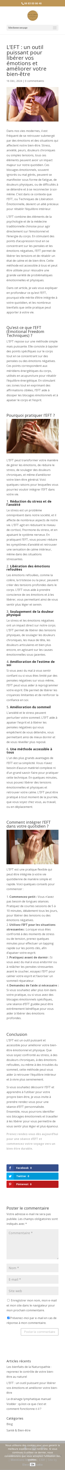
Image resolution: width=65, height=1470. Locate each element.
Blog (9, 1424)
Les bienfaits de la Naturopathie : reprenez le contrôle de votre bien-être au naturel (30, 1371)
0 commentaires (34, 81)
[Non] (60, 1455)
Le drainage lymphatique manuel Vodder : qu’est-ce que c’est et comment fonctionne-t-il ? (28, 1404)
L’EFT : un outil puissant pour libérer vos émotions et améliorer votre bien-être (32, 1388)
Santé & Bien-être (18, 1430)
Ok (32, 1464)
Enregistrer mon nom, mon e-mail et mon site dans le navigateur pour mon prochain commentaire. (31, 1305)
